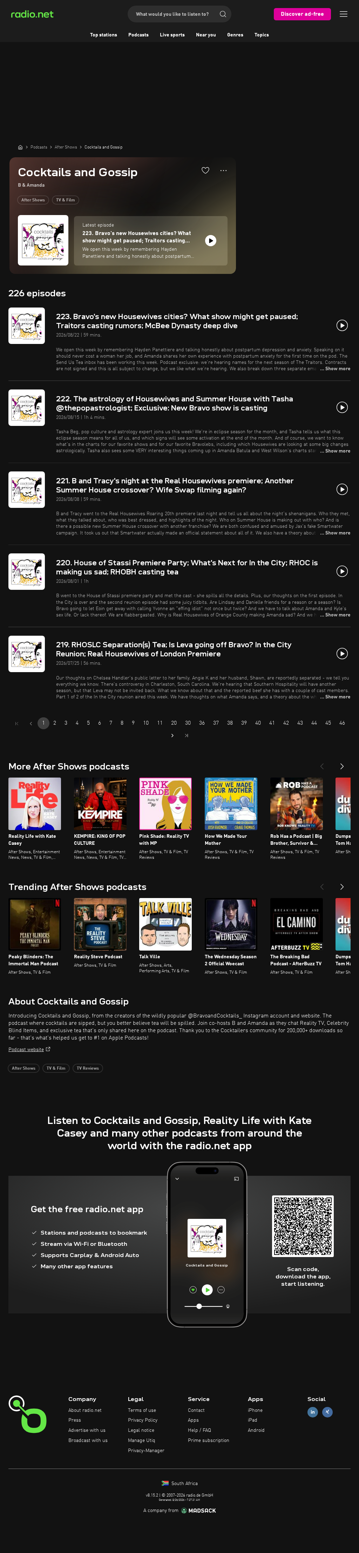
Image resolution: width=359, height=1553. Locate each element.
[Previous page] (30, 723)
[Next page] (172, 735)
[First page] (16, 723)
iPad (252, 1420)
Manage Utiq (141, 1440)
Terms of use (142, 1410)
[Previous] (321, 763)
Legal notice (141, 1430)
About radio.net (85, 1410)
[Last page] (186, 735)
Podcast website (26, 1049)
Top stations (103, 35)
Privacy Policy (142, 1420)
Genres (235, 35)
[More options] (223, 170)
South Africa (184, 1483)
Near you (206, 35)
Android (256, 1430)
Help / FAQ (199, 1430)
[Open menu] (343, 14)
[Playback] (210, 240)
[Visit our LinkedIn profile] (313, 1412)
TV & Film (65, 200)
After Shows (33, 200)
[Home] (20, 147)
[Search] (223, 14)
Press (74, 1420)
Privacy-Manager (146, 1450)
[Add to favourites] (205, 170)
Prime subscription (208, 1440)
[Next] (342, 763)
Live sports (172, 35)
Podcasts (138, 35)
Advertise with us (87, 1430)
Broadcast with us (88, 1440)
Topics (262, 35)
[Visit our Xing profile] (327, 1412)
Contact (196, 1410)
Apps (193, 1420)
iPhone (255, 1410)
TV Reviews (88, 1069)
